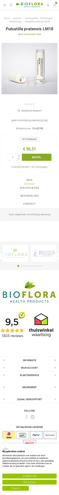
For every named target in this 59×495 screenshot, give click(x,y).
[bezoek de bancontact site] (22, 439)
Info (29, 180)
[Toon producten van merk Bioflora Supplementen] (15, 253)
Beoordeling (29, 195)
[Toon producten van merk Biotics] (43, 253)
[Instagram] (32, 417)
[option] (15, 253)
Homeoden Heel (32, 34)
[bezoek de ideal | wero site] (9, 439)
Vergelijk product (31, 111)
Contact (29, 203)
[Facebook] (26, 417)
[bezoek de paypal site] (36, 439)
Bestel (36, 157)
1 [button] (18, 266)
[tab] (29, 180)
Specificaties (29, 188)
